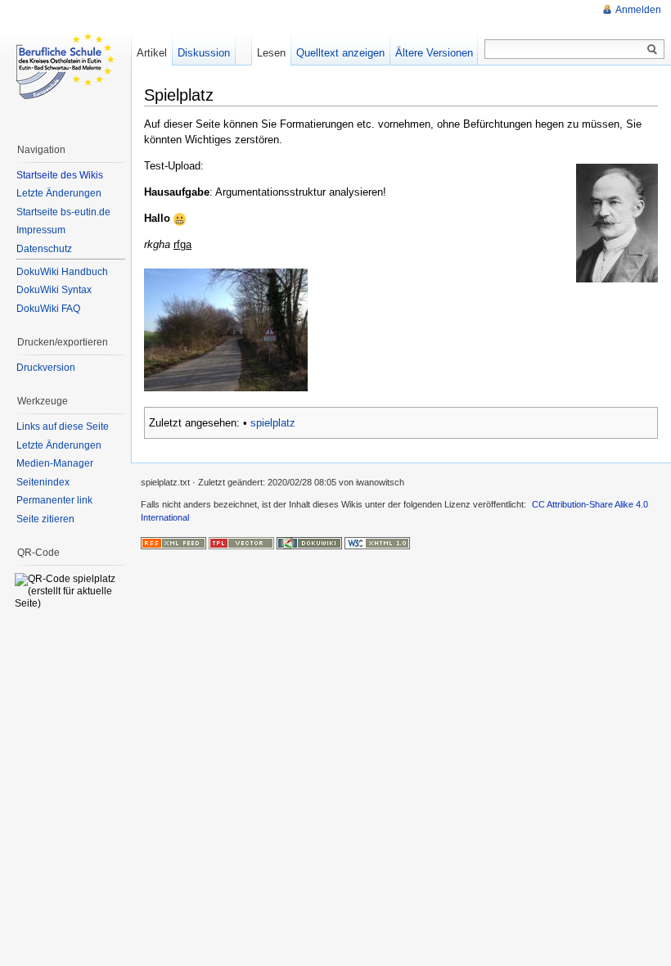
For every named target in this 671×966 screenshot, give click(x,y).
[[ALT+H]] (65, 65)
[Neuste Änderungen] (173, 543)
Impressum (40, 230)
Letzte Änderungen (58, 193)
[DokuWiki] (309, 543)
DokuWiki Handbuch (62, 272)
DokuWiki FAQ (48, 308)
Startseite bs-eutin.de (63, 212)
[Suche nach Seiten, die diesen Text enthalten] (652, 49)
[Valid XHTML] (377, 543)
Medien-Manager (54, 463)
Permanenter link (54, 500)
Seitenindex (43, 482)
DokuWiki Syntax (54, 290)
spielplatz (272, 423)
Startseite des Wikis (59, 175)
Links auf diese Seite (62, 426)
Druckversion (45, 367)
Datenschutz (44, 249)
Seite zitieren (45, 519)
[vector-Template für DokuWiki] (241, 543)
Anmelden (638, 10)
